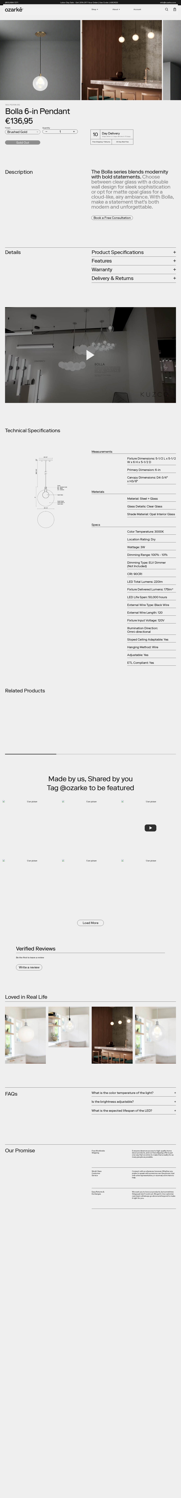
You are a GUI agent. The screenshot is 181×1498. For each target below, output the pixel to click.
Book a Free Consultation (112, 218)
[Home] (14, 9)
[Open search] (166, 9)
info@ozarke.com (168, 2)
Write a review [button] (29, 967)
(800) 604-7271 (11, 2)
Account (137, 9)
